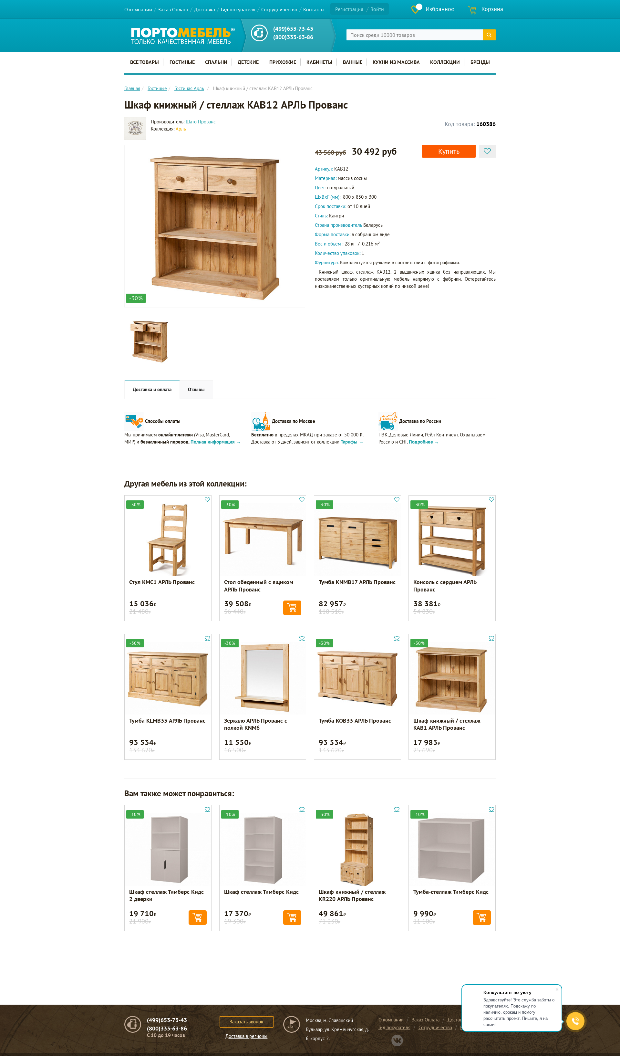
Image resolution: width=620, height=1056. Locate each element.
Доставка (204, 9)
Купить (449, 151)
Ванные (352, 62)
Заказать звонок (246, 1022)
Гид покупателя (238, 9)
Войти (377, 9)
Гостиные (182, 62)
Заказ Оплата (173, 9)
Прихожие (282, 62)
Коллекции (445, 62)
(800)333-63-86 (293, 37)
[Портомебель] (183, 36)
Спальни (216, 62)
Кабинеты (319, 62)
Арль (181, 129)
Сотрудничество (279, 9)
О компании (138, 9)
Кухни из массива (396, 62)
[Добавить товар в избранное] (487, 151)
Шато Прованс (201, 122)
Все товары (144, 62)
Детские (248, 62)
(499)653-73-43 (293, 28)
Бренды (480, 62)
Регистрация (349, 9)
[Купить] (292, 608)
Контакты (314, 9)
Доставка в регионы (246, 1036)
